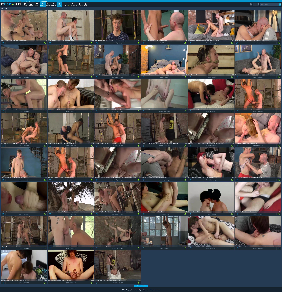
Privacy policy (137, 290)
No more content (141, 285)
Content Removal (155, 290)
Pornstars (42, 5)
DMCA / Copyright (127, 290)
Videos (25, 5)
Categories (30, 5)
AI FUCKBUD (79, 5)
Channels (37, 5)
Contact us (146, 290)
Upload (85, 5)
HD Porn (73, 5)
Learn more (44, 1)
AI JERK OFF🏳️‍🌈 (66, 5)
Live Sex (59, 5)
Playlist (53, 5)
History (48, 5)
